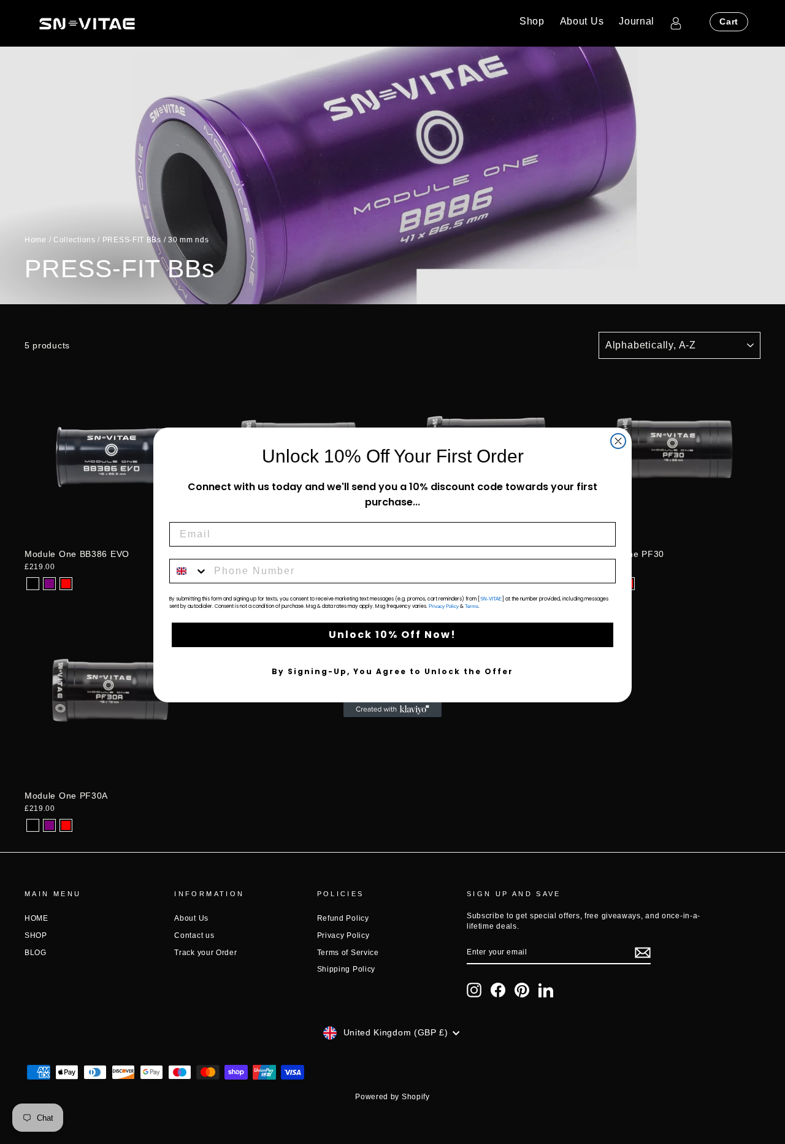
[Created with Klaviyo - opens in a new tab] (392, 709)
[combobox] (189, 571)
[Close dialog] (618, 441)
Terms (471, 606)
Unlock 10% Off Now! (392, 635)
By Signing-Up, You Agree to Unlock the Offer (392, 671)
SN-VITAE (491, 599)
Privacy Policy (444, 606)
